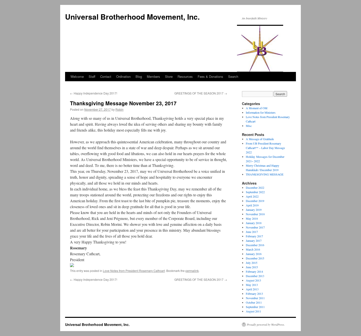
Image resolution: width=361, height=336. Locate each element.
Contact (105, 76)
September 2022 (255, 192)
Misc (249, 126)
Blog (139, 76)
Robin (119, 109)
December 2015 (255, 258)
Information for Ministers (261, 112)
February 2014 (254, 271)
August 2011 (253, 311)
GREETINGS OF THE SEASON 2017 (200, 93)
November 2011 (255, 298)
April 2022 (252, 196)
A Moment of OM (256, 108)
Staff (92, 76)
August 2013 (253, 280)
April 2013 (252, 289)
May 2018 (252, 218)
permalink (192, 271)
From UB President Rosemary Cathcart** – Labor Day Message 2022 (265, 147)
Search (233, 76)
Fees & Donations (210, 76)
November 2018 (255, 214)
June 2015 (252, 267)
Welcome (77, 76)
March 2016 (253, 249)
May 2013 (252, 285)
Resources (185, 76)
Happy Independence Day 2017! (93, 93)
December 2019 (255, 201)
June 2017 (252, 232)
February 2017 (254, 236)
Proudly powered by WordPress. (266, 324)
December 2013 (255, 276)
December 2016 (255, 245)
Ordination (123, 76)
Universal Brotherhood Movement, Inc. (132, 16)
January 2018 (254, 223)
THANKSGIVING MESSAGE (264, 174)
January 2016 (254, 254)
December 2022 (255, 187)
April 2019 (252, 205)
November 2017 (255, 227)
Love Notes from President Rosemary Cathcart (134, 271)
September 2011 (255, 307)
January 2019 (254, 210)
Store (169, 76)
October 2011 (254, 302)
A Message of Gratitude (260, 139)
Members (153, 76)
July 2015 (251, 263)
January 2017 (254, 240)
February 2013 (254, 294)
